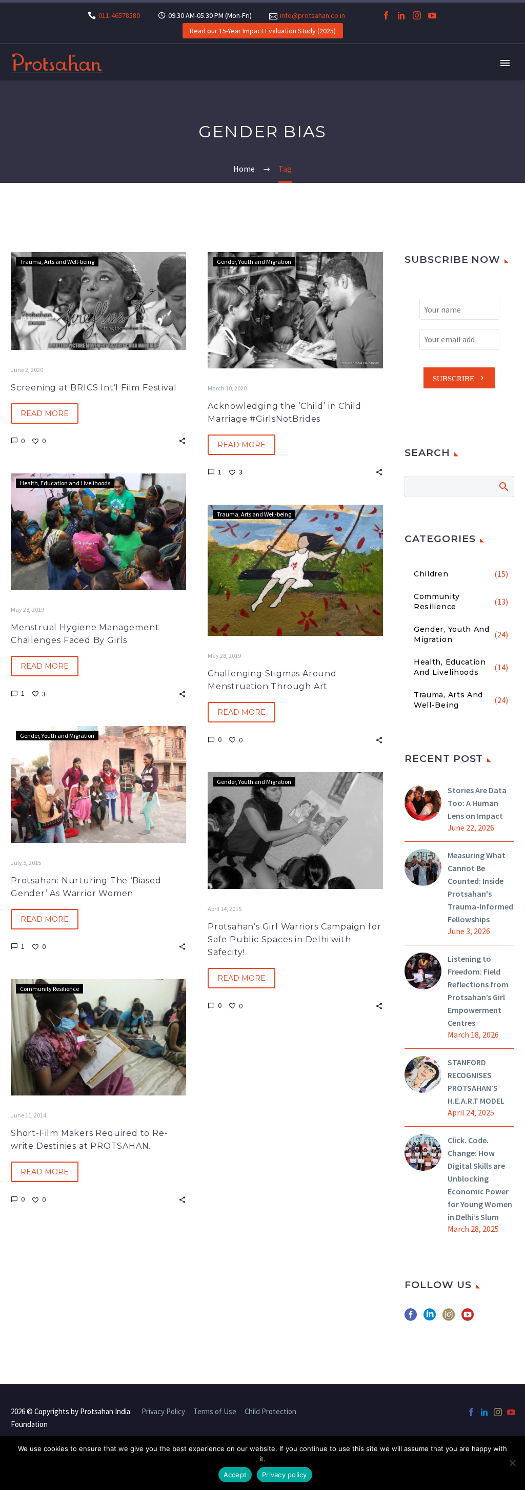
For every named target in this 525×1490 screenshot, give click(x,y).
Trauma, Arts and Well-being (57, 261)
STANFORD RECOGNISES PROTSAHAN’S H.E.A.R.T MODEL (476, 1081)
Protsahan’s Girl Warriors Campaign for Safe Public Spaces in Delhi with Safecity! (294, 939)
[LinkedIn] (401, 15)
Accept (235, 1475)
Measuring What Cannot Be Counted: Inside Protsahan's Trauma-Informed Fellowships (480, 887)
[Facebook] (386, 15)
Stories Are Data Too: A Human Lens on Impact (477, 803)
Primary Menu (505, 63)
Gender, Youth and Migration (254, 261)
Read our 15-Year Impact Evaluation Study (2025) (263, 30)
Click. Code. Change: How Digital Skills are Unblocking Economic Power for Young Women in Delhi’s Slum (480, 1178)
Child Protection (270, 1412)
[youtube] (467, 1318)
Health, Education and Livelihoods (65, 483)
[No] (512, 1463)
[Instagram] (417, 15)
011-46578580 (119, 15)
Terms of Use (214, 1412)
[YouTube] (432, 15)
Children (431, 573)
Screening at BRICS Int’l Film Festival (93, 387)
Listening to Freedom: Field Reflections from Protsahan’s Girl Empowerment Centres (478, 991)
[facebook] (411, 1318)
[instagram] (448, 1318)
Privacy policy (284, 1475)
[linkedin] (429, 1318)
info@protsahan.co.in (312, 15)
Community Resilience (49, 988)
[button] (182, 440)
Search (503, 486)
